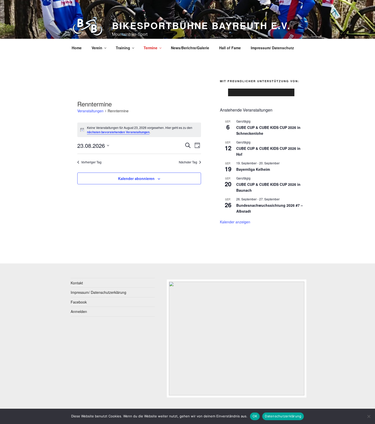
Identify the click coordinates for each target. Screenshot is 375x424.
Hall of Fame (230, 47)
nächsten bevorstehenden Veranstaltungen (118, 132)
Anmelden (79, 311)
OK (255, 416)
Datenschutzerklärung (283, 416)
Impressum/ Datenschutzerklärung (98, 292)
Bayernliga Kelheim (253, 169)
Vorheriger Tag (91, 162)
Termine (150, 47)
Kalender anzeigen (235, 221)
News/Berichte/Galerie (190, 47)
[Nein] (368, 416)
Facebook (79, 302)
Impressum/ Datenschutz (272, 47)
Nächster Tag (188, 162)
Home (77, 47)
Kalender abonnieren (136, 178)
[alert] (139, 130)
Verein (97, 47)
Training (123, 47)
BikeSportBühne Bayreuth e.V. (201, 25)
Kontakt (77, 282)
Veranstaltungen (90, 110)
